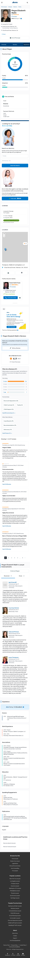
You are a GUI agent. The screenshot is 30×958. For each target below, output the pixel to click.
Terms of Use (6, 945)
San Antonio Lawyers (15, 895)
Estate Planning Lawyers (15, 915)
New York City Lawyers (15, 878)
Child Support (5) (9, 409)
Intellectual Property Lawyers (15, 922)
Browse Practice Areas (15, 865)
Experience (26, 44)
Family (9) (20, 405)
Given (21, 576)
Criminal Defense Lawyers (15, 910)
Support (15, 938)
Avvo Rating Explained (15, 940)
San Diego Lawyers (15, 898)
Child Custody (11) (9, 405)
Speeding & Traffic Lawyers (15, 925)
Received (8, 576)
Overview (3, 44)
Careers (15, 935)
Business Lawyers (15, 908)
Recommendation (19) (10, 425)
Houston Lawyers (15, 886)
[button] (5, 249)
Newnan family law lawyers (9, 846)
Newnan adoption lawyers (9, 843)
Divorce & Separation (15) (11, 400)
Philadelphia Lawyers (15, 890)
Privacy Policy (14, 945)
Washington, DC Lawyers (15, 888)
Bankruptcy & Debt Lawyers (15, 906)
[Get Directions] (22, 273)
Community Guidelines (14, 946)
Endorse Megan (15, 571)
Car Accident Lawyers (15, 918)
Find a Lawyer (15, 858)
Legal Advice (15, 863)
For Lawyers (15, 870)
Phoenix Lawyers (15, 893)
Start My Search (15, 165)
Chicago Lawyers (15, 883)
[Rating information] (21, 18)
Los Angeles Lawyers (15, 881)
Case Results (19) (8, 421)
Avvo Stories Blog (15, 868)
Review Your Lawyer (15, 861)
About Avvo (15, 933)
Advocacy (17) (8, 429)
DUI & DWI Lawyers (15, 913)
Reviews (15, 44)
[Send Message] (8, 273)
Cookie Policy (22, 945)
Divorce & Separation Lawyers (15, 920)
